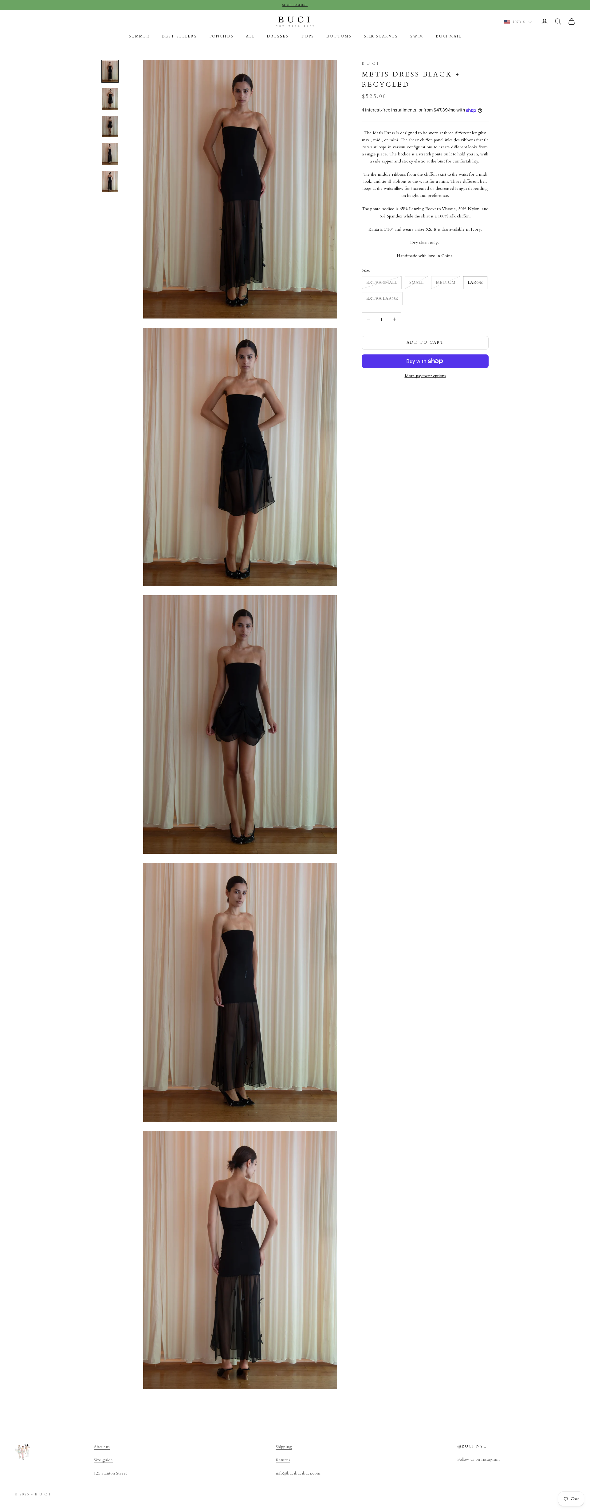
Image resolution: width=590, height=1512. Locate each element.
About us (102, 1447)
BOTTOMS (339, 36)
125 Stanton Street (110, 1473)
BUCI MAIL (448, 36)
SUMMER (139, 36)
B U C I (370, 63)
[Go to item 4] (110, 154)
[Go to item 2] (110, 99)
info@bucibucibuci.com (298, 1473)
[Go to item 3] (110, 126)
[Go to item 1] (110, 71)
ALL (250, 36)
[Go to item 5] (110, 181)
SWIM (416, 36)
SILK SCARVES (381, 36)
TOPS (307, 36)
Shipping (284, 1447)
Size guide (103, 1460)
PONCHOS (221, 36)
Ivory (476, 229)
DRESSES (278, 36)
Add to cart (425, 342)
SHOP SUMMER (295, 5)
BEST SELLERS (179, 36)
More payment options (425, 376)
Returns (283, 1460)
